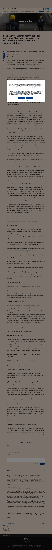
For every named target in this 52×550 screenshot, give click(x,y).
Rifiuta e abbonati (41, 81)
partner (41, 91)
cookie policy (33, 87)
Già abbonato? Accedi (26, 100)
